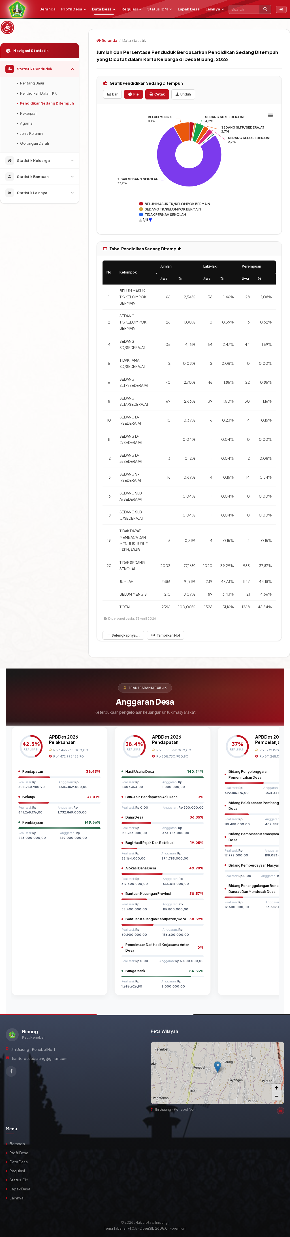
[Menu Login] (281, 9)
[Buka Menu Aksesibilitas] (7, 27)
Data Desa (102, 9)
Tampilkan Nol (168, 635)
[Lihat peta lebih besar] (277, 1048)
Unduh (185, 94)
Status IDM (157, 9)
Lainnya (213, 9)
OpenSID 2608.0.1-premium (162, 1228)
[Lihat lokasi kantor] (280, 1110)
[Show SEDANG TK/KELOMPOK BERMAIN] (170, 209)
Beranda (47, 9)
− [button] (276, 1096)
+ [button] (276, 1087)
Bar (115, 94)
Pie (136, 94)
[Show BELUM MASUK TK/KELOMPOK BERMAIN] (174, 204)
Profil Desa (71, 9)
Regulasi (129, 9)
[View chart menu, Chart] (270, 116)
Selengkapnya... (126, 635)
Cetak (159, 94)
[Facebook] (11, 1071)
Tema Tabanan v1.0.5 (120, 1228)
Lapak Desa (189, 9)
